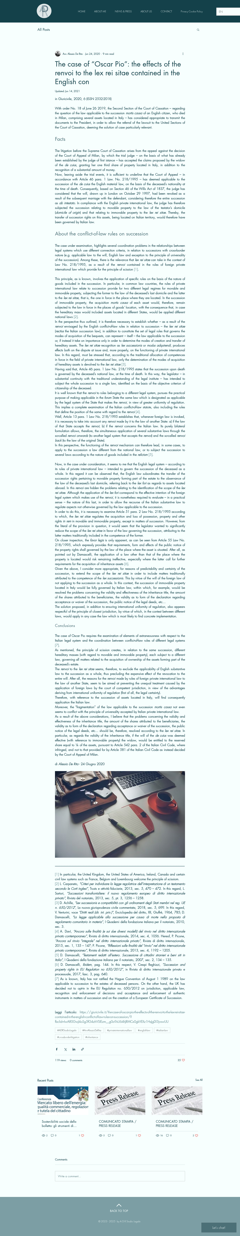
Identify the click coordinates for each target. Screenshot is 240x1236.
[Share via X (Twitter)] (65, 1049)
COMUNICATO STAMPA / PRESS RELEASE (117, 1123)
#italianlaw (162, 1030)
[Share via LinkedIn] (74, 1049)
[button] (198, 29)
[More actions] (183, 54)
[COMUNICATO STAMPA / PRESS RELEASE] (120, 1100)
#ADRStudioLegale (66, 1030)
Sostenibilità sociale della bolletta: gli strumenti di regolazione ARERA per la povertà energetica (60, 1123)
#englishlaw (144, 1030)
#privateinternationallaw (119, 1030)
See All (199, 1080)
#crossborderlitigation (68, 1037)
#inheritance (91, 1037)
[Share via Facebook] (56, 1049)
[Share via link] (82, 1049)
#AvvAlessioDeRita (91, 1030)
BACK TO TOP (119, 1211)
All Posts (43, 29)
